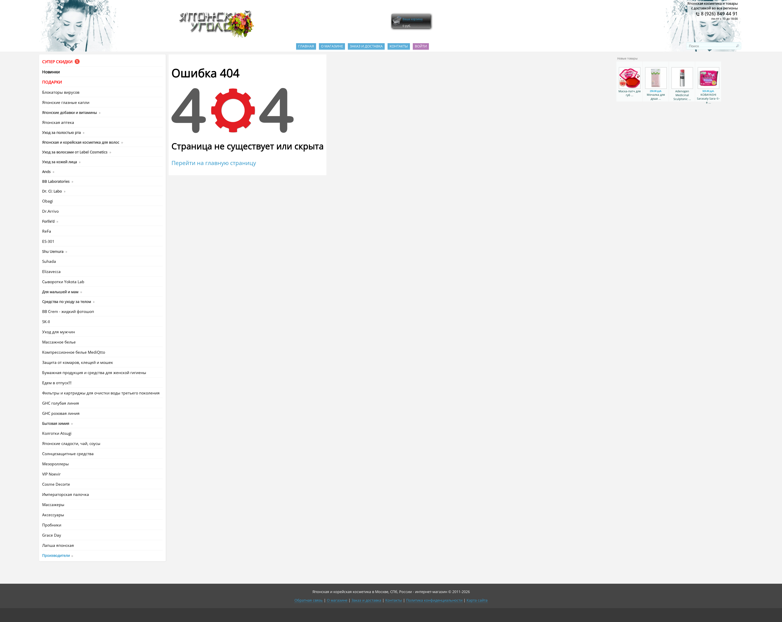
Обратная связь (308, 600)
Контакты (399, 46)
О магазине (332, 46)
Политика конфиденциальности (434, 600)
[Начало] (215, 37)
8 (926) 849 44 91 (719, 13)
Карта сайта (477, 600)
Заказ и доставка (366, 46)
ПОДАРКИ (52, 82)
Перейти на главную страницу (213, 163)
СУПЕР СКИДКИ (58, 61)
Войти (421, 46)
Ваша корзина (413, 19)
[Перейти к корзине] (397, 25)
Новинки (51, 72)
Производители (56, 555)
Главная (306, 46)
